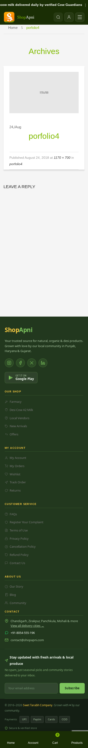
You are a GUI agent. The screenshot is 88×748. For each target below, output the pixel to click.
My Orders (17, 466)
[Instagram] (9, 362)
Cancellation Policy (23, 546)
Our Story (16, 586)
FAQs (13, 514)
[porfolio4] (44, 92)
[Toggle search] (58, 17)
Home (13, 28)
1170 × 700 (62, 157)
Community (18, 603)
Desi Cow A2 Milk (21, 410)
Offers (14, 434)
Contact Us (17, 563)
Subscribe (72, 688)
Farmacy (16, 401)
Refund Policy (19, 555)
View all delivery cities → (27, 626)
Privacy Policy (19, 538)
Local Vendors (19, 418)
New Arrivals (18, 426)
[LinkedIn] (42, 362)
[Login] (69, 17)
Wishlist (15, 474)
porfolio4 (15, 164)
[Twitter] (31, 362)
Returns (15, 490)
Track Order (18, 482)
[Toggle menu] (79, 17)
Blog (13, 595)
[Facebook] (20, 362)
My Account (18, 458)
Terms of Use (19, 530)
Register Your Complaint (26, 522)
